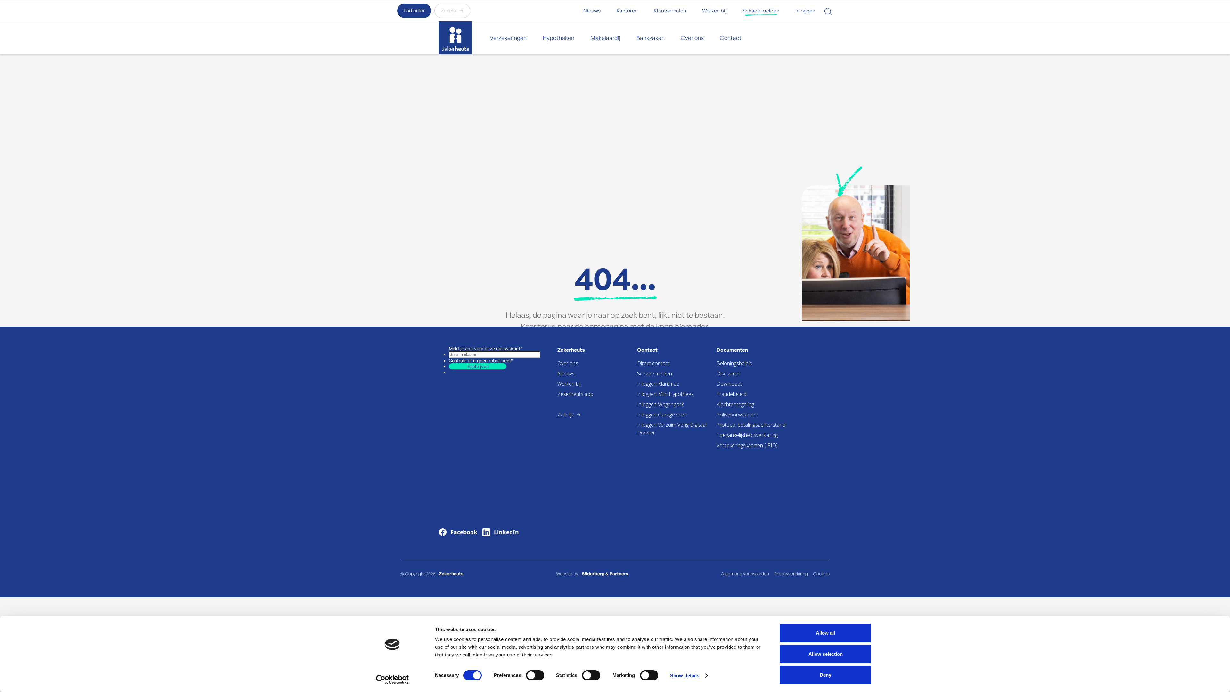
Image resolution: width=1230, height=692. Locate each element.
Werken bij (714, 10)
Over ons (692, 37)
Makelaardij (605, 37)
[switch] (535, 675)
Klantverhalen (670, 10)
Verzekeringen (508, 37)
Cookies (821, 573)
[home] (455, 38)
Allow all (825, 633)
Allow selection (825, 654)
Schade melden (760, 10)
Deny (825, 675)
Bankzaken (650, 37)
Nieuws (592, 10)
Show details (684, 675)
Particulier (414, 10)
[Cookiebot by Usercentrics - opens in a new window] (393, 679)
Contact (731, 37)
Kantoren (627, 10)
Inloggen (805, 10)
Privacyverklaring (791, 573)
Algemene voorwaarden (745, 573)
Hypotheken (558, 37)
